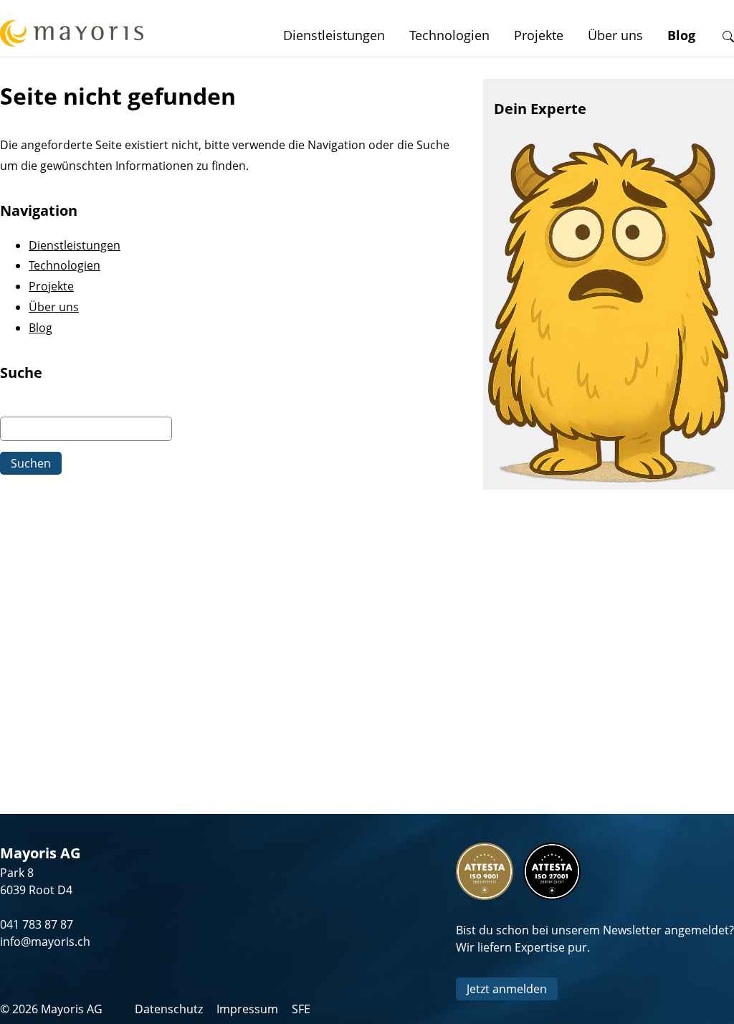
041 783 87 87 (36, 924)
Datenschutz (169, 1009)
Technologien (449, 35)
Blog (681, 35)
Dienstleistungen (334, 35)
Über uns (615, 35)
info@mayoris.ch (45, 941)
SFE (301, 1009)
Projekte (538, 35)
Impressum (247, 1009)
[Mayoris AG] (71, 35)
